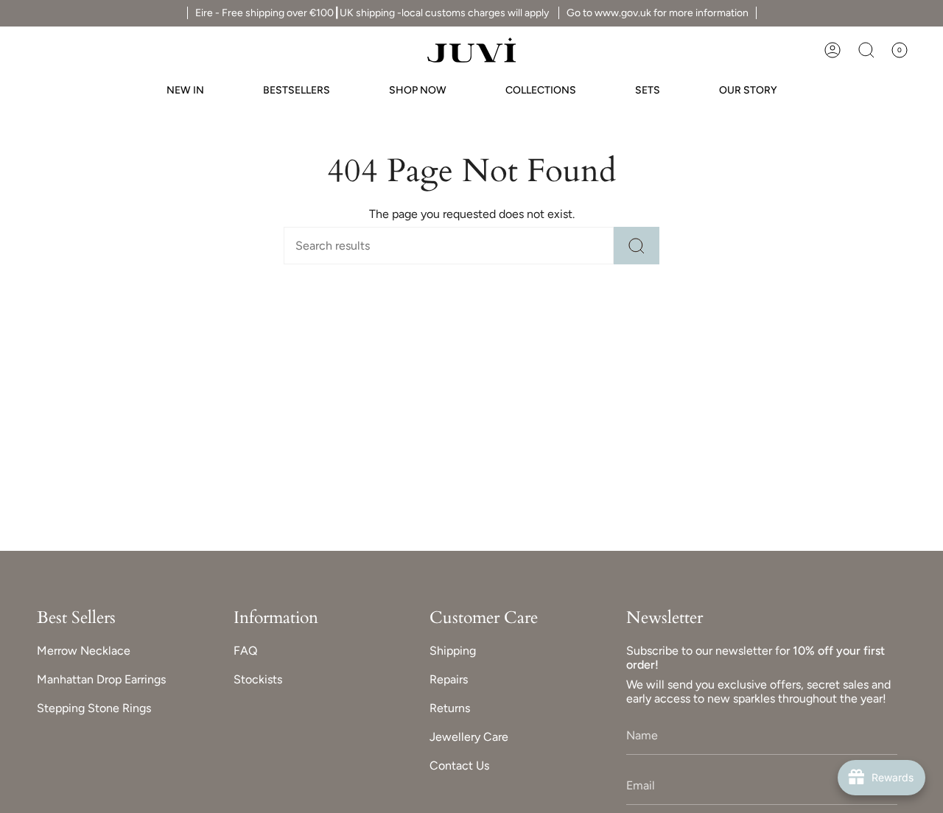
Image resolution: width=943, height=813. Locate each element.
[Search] (636, 245)
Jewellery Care (469, 737)
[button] (866, 50)
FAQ (245, 651)
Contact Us (459, 765)
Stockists (258, 679)
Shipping (453, 651)
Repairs (449, 679)
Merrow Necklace (83, 651)
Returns (450, 708)
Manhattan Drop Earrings (101, 679)
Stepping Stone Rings (94, 708)
